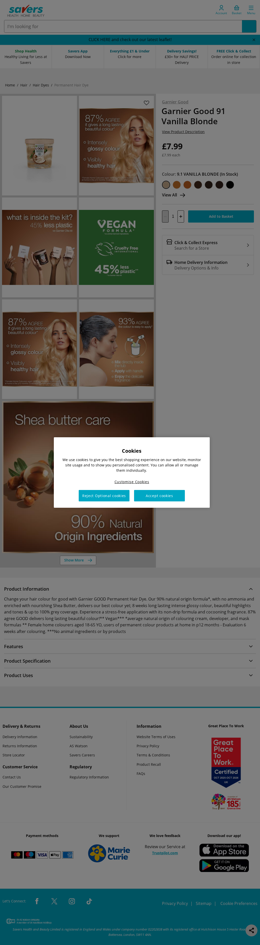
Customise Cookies (132, 481)
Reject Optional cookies (104, 495)
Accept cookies (159, 495)
